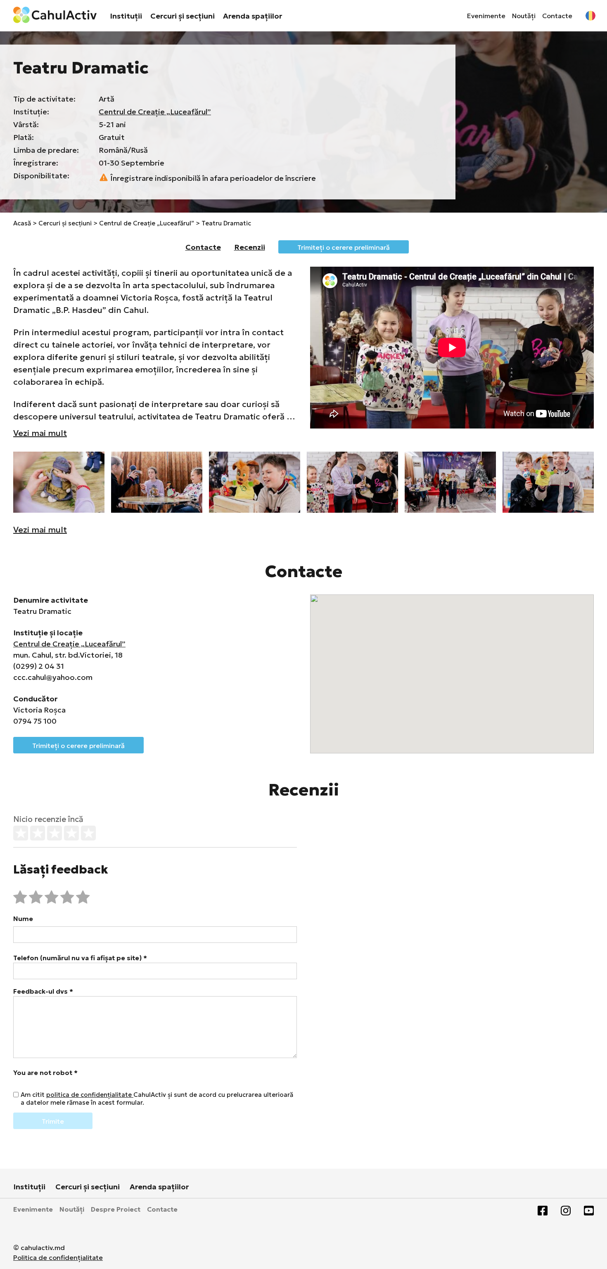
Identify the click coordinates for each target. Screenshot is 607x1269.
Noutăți (524, 16)
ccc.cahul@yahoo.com (52, 677)
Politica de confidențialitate (58, 1257)
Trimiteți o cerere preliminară (343, 247)
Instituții (126, 16)
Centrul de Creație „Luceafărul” (155, 111)
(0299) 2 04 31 (38, 666)
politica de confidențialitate (89, 1095)
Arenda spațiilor (252, 16)
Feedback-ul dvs (43, 991)
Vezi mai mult (40, 433)
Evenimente (486, 16)
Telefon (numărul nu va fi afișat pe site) (80, 958)
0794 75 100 (35, 721)
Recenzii (249, 247)
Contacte (557, 16)
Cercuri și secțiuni (182, 16)
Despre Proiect (115, 1209)
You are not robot (45, 1072)
